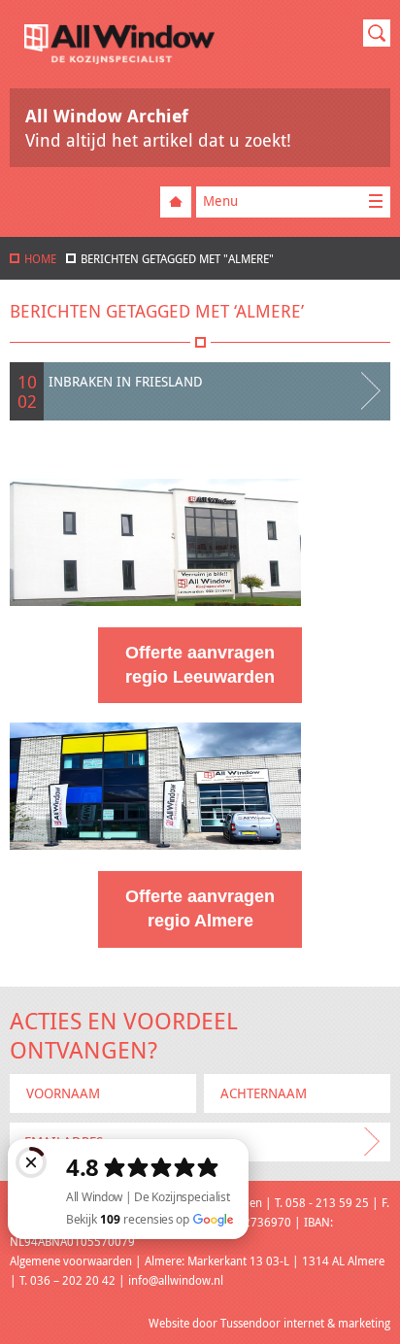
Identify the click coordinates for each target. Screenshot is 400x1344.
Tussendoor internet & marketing (305, 1322)
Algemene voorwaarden (71, 1260)
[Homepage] (119, 59)
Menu (220, 200)
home (40, 258)
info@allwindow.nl (175, 1280)
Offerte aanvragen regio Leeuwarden (200, 665)
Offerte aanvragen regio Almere (200, 908)
